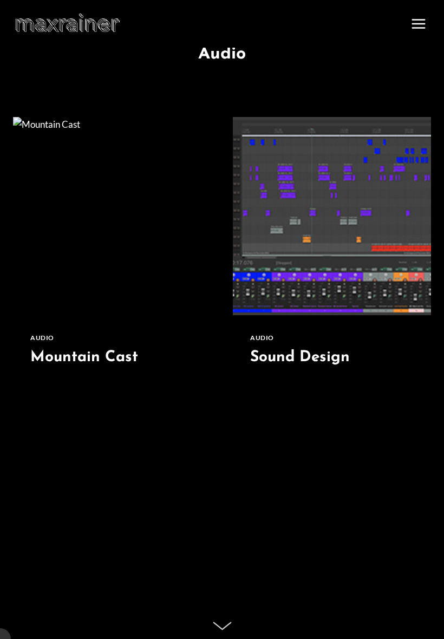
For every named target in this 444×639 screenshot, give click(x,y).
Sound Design (300, 357)
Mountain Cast (84, 357)
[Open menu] (418, 23)
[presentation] (112, 216)
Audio (42, 338)
